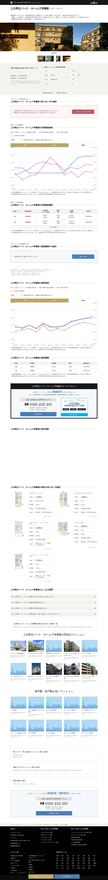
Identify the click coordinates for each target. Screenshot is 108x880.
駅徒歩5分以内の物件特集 (76, 839)
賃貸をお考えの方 (62, 92)
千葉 (62, 868)
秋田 (57, 865)
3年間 (54, 145)
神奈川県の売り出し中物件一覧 (21, 627)
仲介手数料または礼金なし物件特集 (78, 844)
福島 (62, 855)
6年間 (83, 145)
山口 (84, 865)
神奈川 (68, 858)
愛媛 (89, 858)
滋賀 (78, 855)
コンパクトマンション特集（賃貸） (78, 834)
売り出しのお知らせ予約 (83, 111)
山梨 (73, 855)
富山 (68, 863)
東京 (68, 855)
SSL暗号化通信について (16, 843)
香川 (89, 855)
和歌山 (78, 868)
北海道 (57, 855)
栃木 (62, 860)
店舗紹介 (30, 864)
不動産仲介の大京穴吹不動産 (17, 855)
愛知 (73, 865)
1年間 (25, 145)
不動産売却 (13, 858)
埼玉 (62, 865)
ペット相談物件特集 (75, 842)
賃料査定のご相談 (54, 813)
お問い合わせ (31, 872)
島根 (84, 858)
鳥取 (84, 855)
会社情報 (30, 867)
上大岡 (18, 75)
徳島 (84, 868)
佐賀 (89, 865)
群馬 (62, 863)
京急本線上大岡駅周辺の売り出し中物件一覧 (58, 627)
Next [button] (105, 36)
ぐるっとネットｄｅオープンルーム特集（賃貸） (81, 832)
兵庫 (78, 863)
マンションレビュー (44, 192)
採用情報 (30, 869)
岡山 (84, 860)
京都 (78, 858)
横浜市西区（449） (18, 770)
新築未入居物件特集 (75, 837)
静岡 (73, 863)
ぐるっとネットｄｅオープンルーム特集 (49, 842)
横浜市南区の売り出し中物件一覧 (38, 627)
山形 (57, 868)
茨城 (62, 858)
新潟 (68, 860)
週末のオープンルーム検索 (46, 834)
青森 (57, 858)
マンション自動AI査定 (15, 860)
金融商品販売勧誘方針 (15, 845)
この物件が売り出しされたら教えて (41, 876)
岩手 (57, 860)
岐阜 (73, 860)
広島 (84, 863)
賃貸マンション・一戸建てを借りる (18, 873)
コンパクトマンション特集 (46, 832)
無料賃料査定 (38, 414)
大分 (94, 858)
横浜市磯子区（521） (53, 770)
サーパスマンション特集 (46, 839)
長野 (73, 858)
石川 (68, 865)
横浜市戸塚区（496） (65, 770)
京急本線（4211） (17, 756)
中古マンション (14, 863)
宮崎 (94, 860)
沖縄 (94, 865)
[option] (54, 38)
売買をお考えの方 (48, 92)
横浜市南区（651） (18, 755)
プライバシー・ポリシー (16, 832)
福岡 (89, 863)
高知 (89, 860)
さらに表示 (53, 227)
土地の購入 (13, 868)
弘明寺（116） (16, 783)
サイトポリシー (14, 837)
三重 (73, 868)
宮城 (57, 863)
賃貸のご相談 (83, 256)
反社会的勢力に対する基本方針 (17, 835)
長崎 (89, 868)
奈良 (78, 865)
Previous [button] (2, 36)
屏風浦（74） (33, 783)
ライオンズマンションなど (46, 837)
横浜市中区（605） (28, 770)
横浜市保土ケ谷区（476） (40, 770)
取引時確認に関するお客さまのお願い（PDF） (20, 840)
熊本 (94, 855)
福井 (68, 868)
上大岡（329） (25, 783)
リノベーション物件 (15, 865)
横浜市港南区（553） (77, 770)
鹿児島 (94, 863)
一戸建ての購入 (14, 870)
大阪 (78, 860)
